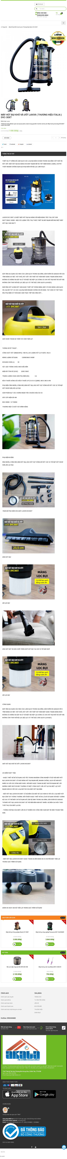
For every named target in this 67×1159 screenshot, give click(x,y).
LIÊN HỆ (36, 1003)
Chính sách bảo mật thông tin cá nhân (11, 1009)
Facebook (12, 144)
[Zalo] (64, 1147)
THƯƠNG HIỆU (38, 1009)
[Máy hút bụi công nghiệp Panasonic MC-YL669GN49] (49, 926)
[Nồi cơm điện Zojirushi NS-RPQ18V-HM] (17, 960)
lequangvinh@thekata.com (13, 1075)
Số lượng (63, 137)
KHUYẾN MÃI (38, 1006)
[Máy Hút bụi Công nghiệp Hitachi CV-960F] (17, 926)
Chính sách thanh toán (7, 1006)
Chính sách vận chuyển (7, 997)
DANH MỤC (37, 1012)
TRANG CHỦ (37, 997)
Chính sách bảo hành (7, 1003)
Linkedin (30, 144)
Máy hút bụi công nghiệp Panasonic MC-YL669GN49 (50, 932)
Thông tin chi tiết (8, 154)
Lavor (8, 121)
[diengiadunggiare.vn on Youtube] (35, 1147)
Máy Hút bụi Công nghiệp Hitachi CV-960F (17, 932)
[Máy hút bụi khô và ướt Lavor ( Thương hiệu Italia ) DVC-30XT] (11, 105)
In (2, 147)
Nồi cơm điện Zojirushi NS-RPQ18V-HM (17, 967)
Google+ (21, 144)
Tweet (4, 144)
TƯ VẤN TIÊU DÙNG (39, 1000)
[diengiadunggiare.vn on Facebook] (31, 1147)
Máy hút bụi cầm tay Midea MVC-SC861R (50, 967)
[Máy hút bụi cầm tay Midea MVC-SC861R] (49, 960)
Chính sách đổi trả (6, 1000)
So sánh (2, 1156)
